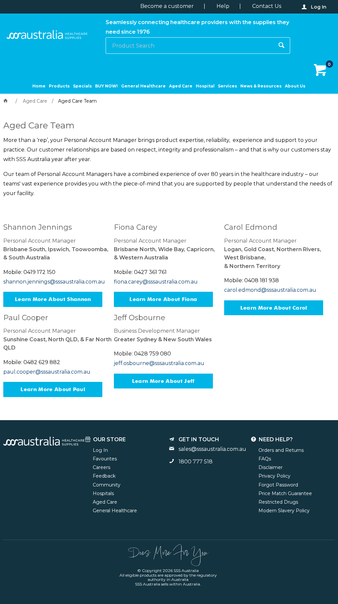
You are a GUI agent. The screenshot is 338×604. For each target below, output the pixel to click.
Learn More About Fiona (163, 299)
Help (223, 6)
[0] (320, 70)
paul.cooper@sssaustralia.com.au (46, 372)
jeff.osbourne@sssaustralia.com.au (159, 363)
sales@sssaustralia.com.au (212, 449)
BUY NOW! (106, 86)
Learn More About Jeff (163, 381)
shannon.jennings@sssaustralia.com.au (54, 282)
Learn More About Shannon (53, 299)
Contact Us (266, 6)
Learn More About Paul (52, 389)
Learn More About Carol (273, 308)
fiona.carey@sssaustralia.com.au (156, 282)
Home (39, 86)
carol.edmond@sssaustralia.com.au (270, 290)
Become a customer (167, 6)
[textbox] (190, 45)
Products (59, 86)
